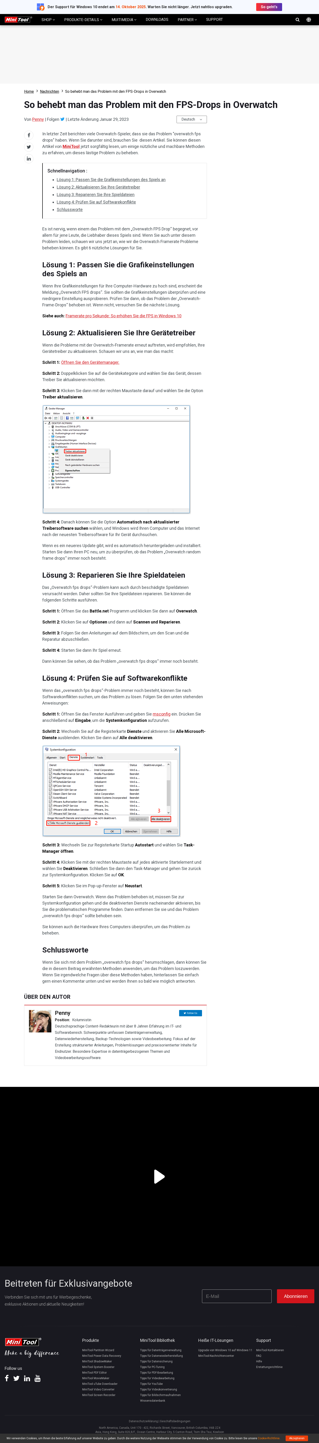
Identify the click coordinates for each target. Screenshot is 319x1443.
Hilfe (259, 1361)
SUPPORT (214, 19)
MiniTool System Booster (98, 1367)
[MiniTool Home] (18, 19)
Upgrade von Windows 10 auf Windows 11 (225, 1350)
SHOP (47, 20)
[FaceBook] (7, 1380)
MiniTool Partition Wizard (98, 1350)
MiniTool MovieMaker (95, 1378)
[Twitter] (62, 119)
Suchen (297, 19)
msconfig (161, 714)
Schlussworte (70, 209)
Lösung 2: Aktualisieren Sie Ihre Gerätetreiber (98, 187)
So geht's (269, 7)
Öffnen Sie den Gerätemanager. (90, 362)
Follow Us (192, 1013)
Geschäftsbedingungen (175, 1421)
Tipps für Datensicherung (156, 1361)
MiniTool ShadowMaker (97, 1361)
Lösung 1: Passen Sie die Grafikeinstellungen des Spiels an (111, 179)
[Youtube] (38, 1380)
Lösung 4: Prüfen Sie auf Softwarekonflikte (96, 202)
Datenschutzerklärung (143, 1421)
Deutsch (188, 119)
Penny (38, 119)
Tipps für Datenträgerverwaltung (160, 1350)
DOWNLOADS (157, 19)
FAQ (258, 1355)
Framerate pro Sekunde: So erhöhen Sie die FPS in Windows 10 (123, 315)
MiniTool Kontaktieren (270, 1350)
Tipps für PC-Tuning (152, 1367)
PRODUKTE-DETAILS (82, 20)
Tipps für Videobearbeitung (157, 1378)
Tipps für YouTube (151, 1384)
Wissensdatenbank (152, 1400)
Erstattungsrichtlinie (269, 1367)
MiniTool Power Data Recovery (101, 1355)
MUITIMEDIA (123, 20)
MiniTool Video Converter (98, 1389)
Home (29, 91)
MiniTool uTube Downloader (99, 1384)
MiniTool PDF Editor (94, 1372)
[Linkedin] (27, 1380)
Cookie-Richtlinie (269, 1438)
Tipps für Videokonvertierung (158, 1389)
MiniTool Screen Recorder (98, 1395)
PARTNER (186, 20)
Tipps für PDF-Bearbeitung (156, 1372)
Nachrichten (49, 91)
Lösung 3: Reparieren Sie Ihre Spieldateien (96, 194)
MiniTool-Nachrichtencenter (216, 1355)
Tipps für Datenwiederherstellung (161, 1355)
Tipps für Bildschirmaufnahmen (160, 1395)
